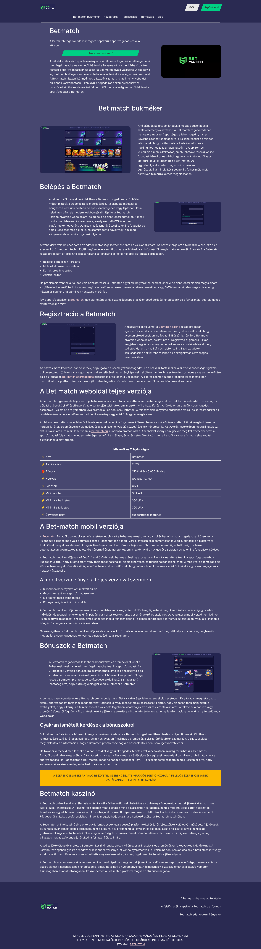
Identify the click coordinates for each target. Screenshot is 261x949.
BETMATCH (137, 944)
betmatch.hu (99, 431)
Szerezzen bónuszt (101, 53)
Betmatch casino (169, 326)
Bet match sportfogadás (78, 376)
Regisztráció (211, 7)
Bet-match (49, 536)
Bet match (77, 299)
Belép (192, 7)
